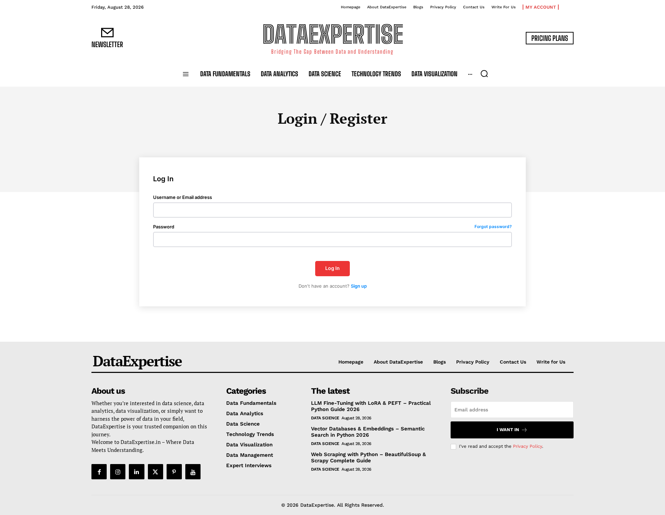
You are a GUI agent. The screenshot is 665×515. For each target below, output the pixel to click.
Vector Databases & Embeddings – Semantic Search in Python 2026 (368, 432)
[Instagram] (117, 471)
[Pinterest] (174, 471)
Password (332, 227)
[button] (484, 73)
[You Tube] (193, 471)
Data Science (325, 418)
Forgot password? (493, 227)
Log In (332, 268)
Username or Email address (182, 197)
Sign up (359, 286)
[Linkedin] (136, 471)
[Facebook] (99, 471)
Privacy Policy (527, 446)
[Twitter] (155, 471)
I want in (508, 429)
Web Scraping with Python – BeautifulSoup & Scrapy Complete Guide (368, 457)
